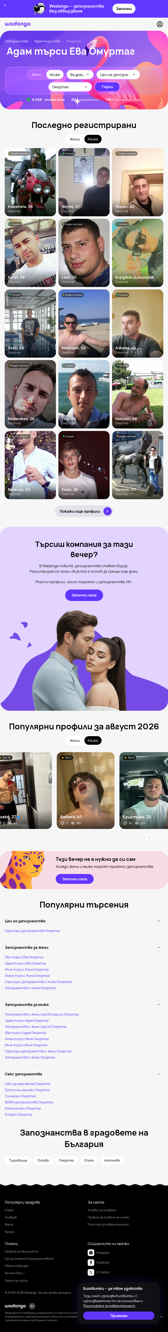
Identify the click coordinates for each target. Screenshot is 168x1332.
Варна (9, 1224)
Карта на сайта (16, 1280)
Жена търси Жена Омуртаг (27, 975)
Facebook (102, 1262)
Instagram (103, 1253)
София (9, 1210)
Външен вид (13, 1273)
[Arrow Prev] (149, 837)
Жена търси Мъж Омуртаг (27, 1039)
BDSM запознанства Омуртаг (29, 1102)
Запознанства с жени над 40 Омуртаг (36, 1026)
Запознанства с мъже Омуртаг (30, 988)
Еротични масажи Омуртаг (27, 1090)
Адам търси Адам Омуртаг (27, 1020)
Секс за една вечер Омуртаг (27, 1083)
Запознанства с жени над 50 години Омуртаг (42, 1014)
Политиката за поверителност (109, 1306)
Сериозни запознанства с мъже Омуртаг (38, 981)
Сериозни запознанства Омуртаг (32, 930)
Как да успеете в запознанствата (29, 1259)
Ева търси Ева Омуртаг (24, 957)
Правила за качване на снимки (108, 1217)
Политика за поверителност (108, 1224)
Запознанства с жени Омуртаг (30, 1057)
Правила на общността (21, 1251)
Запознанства (16, 41)
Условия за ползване (102, 1210)
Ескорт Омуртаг (18, 1114)
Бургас (10, 1232)
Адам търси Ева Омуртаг (25, 963)
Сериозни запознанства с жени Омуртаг (38, 1051)
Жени (37, 74)
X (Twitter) (103, 1272)
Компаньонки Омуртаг (23, 1108)
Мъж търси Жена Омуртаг (27, 969)
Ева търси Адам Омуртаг (25, 1032)
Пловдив (11, 1217)
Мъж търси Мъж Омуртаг (26, 1045)
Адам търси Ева (47, 41)
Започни (124, 8)
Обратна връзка (16, 1266)
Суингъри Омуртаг (20, 1096)
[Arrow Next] (160, 837)
